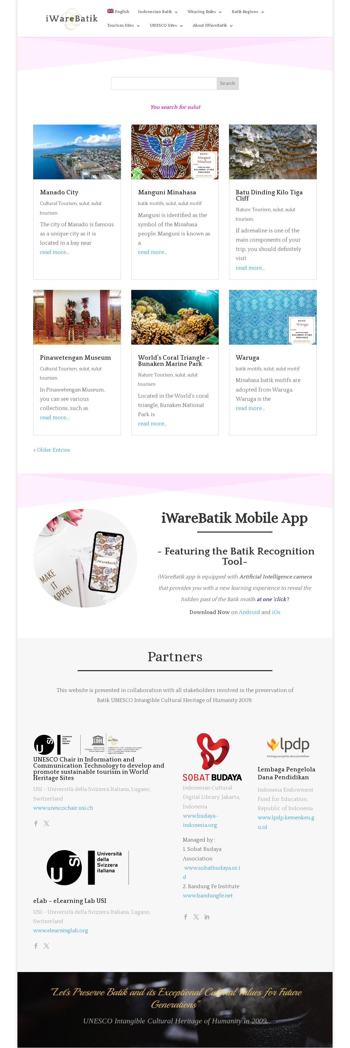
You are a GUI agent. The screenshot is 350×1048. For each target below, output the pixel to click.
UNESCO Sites (163, 25)
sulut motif (190, 203)
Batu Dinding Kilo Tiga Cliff (269, 195)
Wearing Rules (202, 12)
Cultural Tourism (58, 203)
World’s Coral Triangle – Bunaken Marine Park (174, 361)
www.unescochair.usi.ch (63, 808)
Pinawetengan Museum (75, 358)
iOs (276, 612)
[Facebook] (36, 824)
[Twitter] (46, 824)
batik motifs (151, 203)
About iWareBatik (210, 25)
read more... (54, 252)
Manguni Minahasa (167, 192)
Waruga (247, 358)
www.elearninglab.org (60, 931)
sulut (84, 203)
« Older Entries (51, 450)
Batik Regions (245, 12)
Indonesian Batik (155, 12)
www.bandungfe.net (208, 896)
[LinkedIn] (207, 917)
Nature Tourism (253, 210)
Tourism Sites (120, 25)
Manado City (59, 192)
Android (249, 612)
